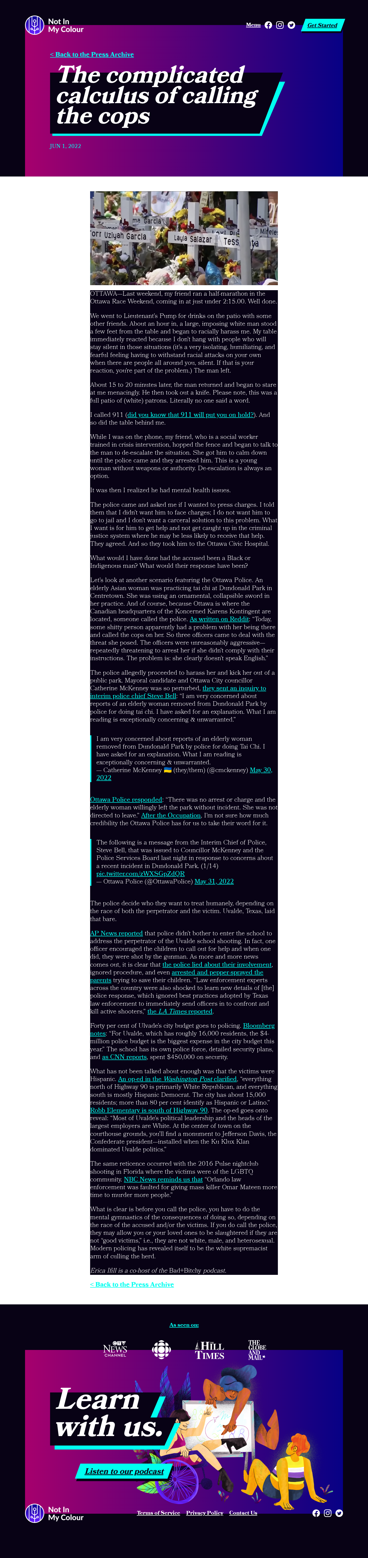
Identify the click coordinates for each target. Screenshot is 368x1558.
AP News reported (116, 933)
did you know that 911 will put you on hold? (190, 415)
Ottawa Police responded (126, 800)
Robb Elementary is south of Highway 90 (149, 1110)
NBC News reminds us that (163, 1179)
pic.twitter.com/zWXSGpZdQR (140, 874)
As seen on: (184, 1325)
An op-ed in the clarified (177, 1079)
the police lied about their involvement (217, 965)
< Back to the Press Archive (92, 55)
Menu (253, 25)
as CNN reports (124, 1057)
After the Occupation (171, 815)
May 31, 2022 (214, 882)
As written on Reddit (219, 619)
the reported (180, 1011)
